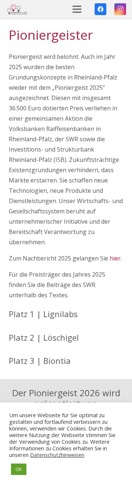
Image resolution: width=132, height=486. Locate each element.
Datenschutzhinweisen (57, 454)
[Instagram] (120, 9)
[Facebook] (100, 9)
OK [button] (18, 469)
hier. (116, 258)
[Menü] (77, 9)
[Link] (16, 9)
